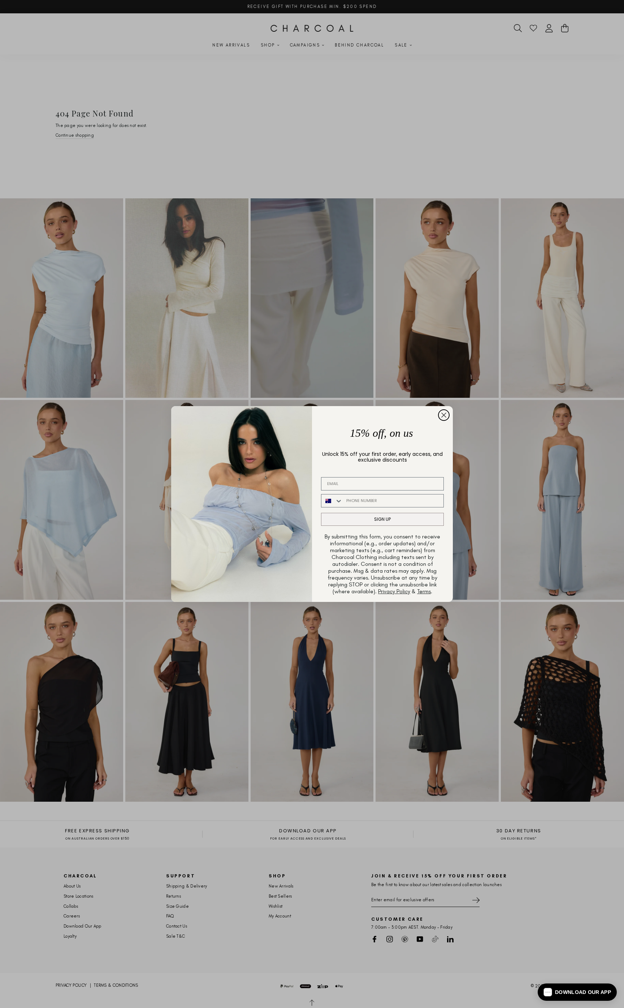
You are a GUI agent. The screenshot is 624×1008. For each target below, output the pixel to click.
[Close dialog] (443, 415)
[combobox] (332, 500)
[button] (577, 992)
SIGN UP (382, 519)
